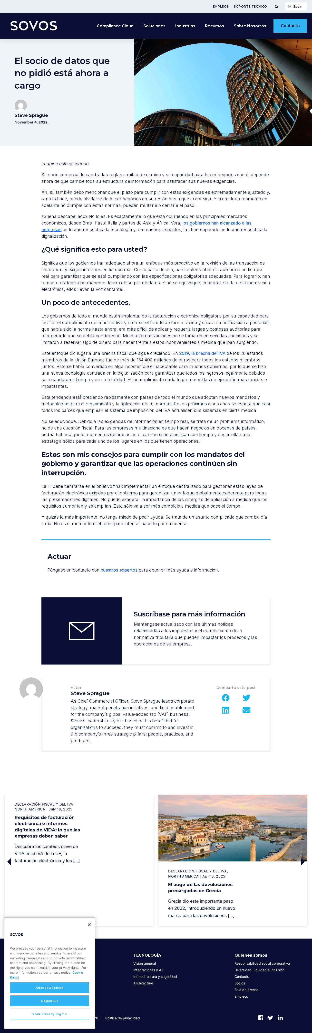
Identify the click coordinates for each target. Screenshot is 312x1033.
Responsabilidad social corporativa (262, 963)
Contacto (290, 25)
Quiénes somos (250, 955)
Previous (42, 862)
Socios (239, 983)
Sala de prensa (246, 990)
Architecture (143, 983)
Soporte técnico (250, 6)
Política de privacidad (122, 1018)
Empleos (221, 6)
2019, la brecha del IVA (202, 353)
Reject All (49, 1001)
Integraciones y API (149, 970)
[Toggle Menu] (276, 6)
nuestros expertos (119, 570)
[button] (225, 697)
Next (270, 862)
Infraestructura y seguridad (155, 976)
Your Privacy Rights (49, 1014)
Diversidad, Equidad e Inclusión (259, 970)
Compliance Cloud (115, 26)
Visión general (144, 963)
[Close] (89, 924)
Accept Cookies (49, 988)
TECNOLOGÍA (147, 955)
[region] (49, 973)
